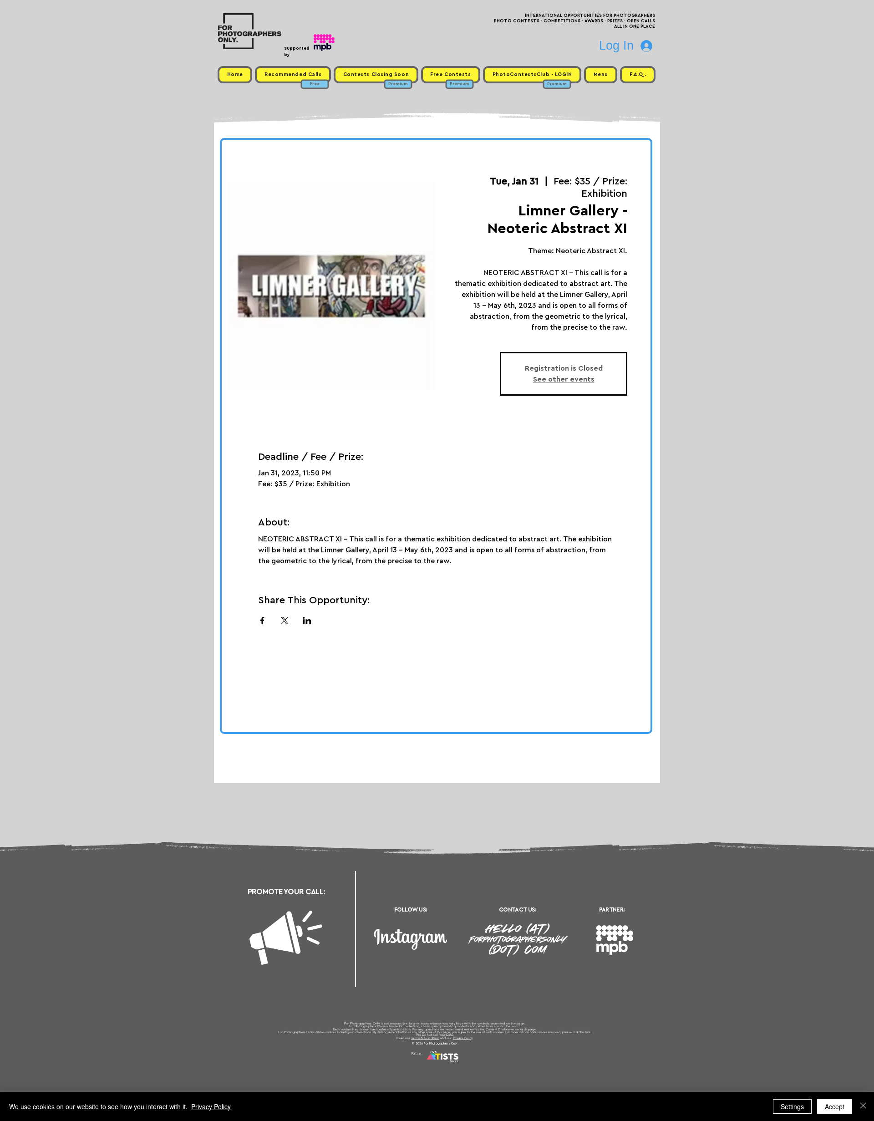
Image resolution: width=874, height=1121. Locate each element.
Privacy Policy (463, 1038)
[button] (600, 74)
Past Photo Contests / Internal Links (467, 1064)
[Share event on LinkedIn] (307, 620)
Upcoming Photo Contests (386, 1064)
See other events (564, 379)
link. (588, 1032)
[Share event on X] (284, 620)
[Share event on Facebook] (262, 620)
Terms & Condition (425, 1038)
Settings (792, 1106)
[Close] (863, 1106)
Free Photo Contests (422, 1064)
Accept (834, 1106)
